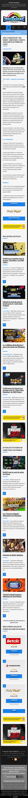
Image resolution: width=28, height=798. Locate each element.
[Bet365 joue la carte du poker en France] (14, 462)
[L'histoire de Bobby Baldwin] (14, 545)
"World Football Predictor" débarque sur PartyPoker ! (12, 595)
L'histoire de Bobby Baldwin (13, 555)
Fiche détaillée (14, 654)
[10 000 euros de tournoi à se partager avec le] (4, 411)
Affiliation (22, 755)
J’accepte (15, 796)
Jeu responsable (11, 757)
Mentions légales (6, 755)
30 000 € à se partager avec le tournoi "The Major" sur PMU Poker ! (13, 260)
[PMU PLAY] (14, 58)
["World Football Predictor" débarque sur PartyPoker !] (14, 585)
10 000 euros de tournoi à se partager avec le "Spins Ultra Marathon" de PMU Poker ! (13, 390)
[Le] (4, 368)
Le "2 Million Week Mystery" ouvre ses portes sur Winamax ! (14, 347)
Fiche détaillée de (14, 218)
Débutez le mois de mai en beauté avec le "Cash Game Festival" (13, 304)
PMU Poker (6, 68)
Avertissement (15, 755)
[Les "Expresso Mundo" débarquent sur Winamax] (14, 504)
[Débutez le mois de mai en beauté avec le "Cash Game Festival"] (4, 324)
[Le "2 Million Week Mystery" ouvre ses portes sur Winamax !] (14, 335)
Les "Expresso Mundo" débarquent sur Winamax (12, 515)
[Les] (4, 534)
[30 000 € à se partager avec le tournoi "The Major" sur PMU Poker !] (4, 281)
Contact (19, 757)
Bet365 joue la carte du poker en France (13, 473)
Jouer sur (14, 204)
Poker (14, 711)
